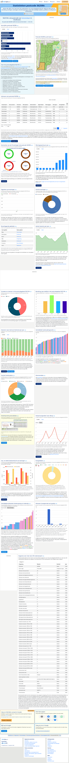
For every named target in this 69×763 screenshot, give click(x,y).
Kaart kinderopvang (52, 751)
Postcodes (27, 743)
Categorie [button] (21, 561)
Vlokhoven (19, 236)
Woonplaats (25, 104)
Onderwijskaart (51, 752)
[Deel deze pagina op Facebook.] (48, 716)
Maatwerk (50, 759)
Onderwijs (4, 551)
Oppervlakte (40, 104)
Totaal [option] (40, 422)
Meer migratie (11, 371)
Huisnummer (12, 104)
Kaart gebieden (51, 749)
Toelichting (4, 181)
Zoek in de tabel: (52, 99)
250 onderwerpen (11, 57)
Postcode (19, 104)
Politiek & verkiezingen (29, 756)
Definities (15, 61)
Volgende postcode (49, 85)
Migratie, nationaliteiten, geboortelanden (33, 753)
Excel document (4, 436)
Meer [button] (59, 1)
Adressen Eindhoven (6, 141)
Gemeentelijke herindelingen (53, 743)
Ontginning (19, 238)
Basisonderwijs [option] (10, 507)
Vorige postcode (39, 85)
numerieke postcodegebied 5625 (21, 66)
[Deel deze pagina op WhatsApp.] (62, 716)
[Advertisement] (52, 26)
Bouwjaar (55, 104)
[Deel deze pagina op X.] (48, 719)
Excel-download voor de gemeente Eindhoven (18, 136)
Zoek (41, 1)
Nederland (47, 83)
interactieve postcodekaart (40, 76)
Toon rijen (5, 126)
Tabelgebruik (14, 141)
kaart (13, 56)
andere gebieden (4, 497)
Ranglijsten (50, 746)
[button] (17, 25)
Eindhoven (19, 234)
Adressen (26, 740)
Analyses (49, 740)
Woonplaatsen (32, 743)
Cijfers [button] (46, 1)
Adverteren (50, 757)
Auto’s (26, 749)
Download (65, 1)
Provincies (27, 744)
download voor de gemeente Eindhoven (60, 318)
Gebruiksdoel (33, 104)
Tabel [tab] (8, 29)
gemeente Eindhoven (5, 68)
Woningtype (48, 104)
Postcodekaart (51, 753)
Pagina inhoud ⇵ (29, 13)
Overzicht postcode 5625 (7, 61)
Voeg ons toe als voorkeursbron (43, 731)
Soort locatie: (4, 507)
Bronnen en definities (52, 742)
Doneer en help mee (6, 720)
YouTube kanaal (51, 761)
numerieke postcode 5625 (51, 75)
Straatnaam (4, 104)
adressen (10, 58)
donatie (6, 715)
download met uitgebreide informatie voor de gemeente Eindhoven (49, 495)
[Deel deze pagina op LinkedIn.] (55, 716)
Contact (49, 758)
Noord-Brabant (20, 243)
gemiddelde (39, 377)
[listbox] (41, 422)
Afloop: (37, 422)
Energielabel (61, 104)
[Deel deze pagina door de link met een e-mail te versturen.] (42, 716)
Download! (4, 442)
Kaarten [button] (52, 1)
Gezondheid (27, 751)
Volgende (65, 128)
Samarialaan (26, 18)
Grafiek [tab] (3, 29)
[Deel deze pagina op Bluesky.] (55, 719)
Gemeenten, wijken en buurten (31, 742)
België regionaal (36, 746)
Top (60, 735)
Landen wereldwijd (28, 746)
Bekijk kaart (63, 13)
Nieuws (49, 744)
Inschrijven (4, 731)
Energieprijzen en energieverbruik (32, 752)
